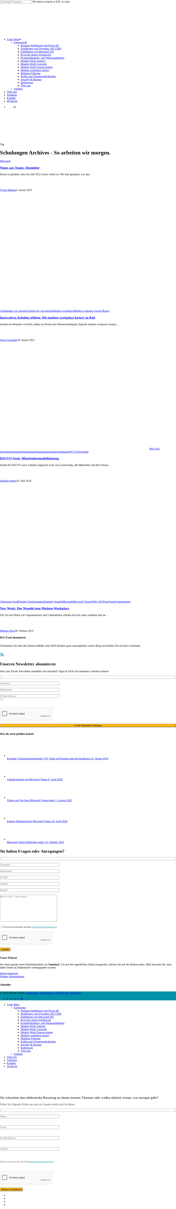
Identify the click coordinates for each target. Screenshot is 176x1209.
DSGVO (73, 451)
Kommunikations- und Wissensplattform (42, 1023)
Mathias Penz (7, 630)
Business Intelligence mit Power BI (40, 1010)
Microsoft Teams (82, 601)
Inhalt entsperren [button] (9, 973)
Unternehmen (123, 601)
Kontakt (11, 1063)
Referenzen (27, 1047)
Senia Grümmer (8, 340)
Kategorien (20, 1007)
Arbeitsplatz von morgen (13, 310)
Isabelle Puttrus (8, 480)
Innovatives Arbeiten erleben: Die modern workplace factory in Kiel (47, 317)
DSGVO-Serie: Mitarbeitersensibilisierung (29, 458)
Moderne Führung (30, 1038)
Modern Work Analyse (33, 1026)
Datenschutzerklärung (50, 702)
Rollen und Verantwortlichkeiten (38, 1041)
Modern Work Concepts (34, 1029)
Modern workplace (63, 310)
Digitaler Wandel (53, 601)
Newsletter (76, 992)
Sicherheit (83, 451)
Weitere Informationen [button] (12, 976)
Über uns (26, 1050)
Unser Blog (13, 1004)
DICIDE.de (61, 992)
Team (106, 601)
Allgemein (16, 451)
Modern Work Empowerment (37, 1032)
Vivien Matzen (8, 190)
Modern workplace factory (88, 310)
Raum (106, 310)
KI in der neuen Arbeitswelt (36, 1020)
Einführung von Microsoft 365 (37, 1016)
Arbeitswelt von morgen (40, 310)
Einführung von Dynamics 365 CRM (41, 1013)
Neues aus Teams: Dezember (20, 168)
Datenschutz (29, 451)
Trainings (12, 1060)
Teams (112, 601)
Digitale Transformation (31, 601)
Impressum (32, 992)
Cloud (14, 601)
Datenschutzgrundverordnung (52, 451)
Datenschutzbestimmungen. (44, 927)
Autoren (18, 1053)
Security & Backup (31, 1044)
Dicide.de (12, 1066)
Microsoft (5, 161)
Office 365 (97, 601)
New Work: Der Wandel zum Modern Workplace (34, 608)
